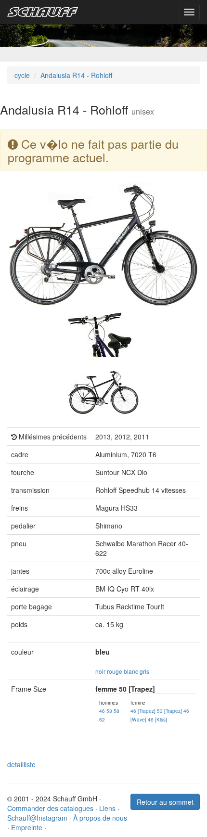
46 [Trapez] (142, 710)
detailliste (21, 764)
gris (144, 671)
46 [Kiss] (157, 719)
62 (102, 719)
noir (100, 671)
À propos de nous (100, 818)
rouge (114, 671)
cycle (22, 75)
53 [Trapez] (169, 710)
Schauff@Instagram (37, 818)
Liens (107, 808)
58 (116, 710)
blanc (131, 671)
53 (109, 710)
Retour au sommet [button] (165, 802)
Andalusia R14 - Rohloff (76, 75)
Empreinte (26, 827)
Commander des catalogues (50, 808)
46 (102, 710)
